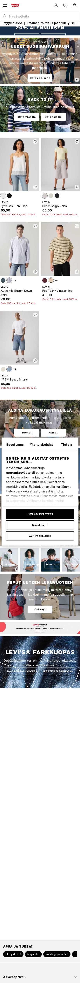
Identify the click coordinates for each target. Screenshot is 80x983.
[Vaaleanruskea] (3, 195)
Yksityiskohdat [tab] (41, 444)
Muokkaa (38, 525)
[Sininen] (3, 280)
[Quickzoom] (35, 187)
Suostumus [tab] (15, 444)
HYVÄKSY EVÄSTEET (40, 514)
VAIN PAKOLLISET (40, 536)
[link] (56, 5)
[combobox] (43, 16)
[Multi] (51, 280)
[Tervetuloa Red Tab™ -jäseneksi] (36, 631)
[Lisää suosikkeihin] (35, 141)
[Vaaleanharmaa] (44, 195)
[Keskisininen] (9, 369)
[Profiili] (43, 631)
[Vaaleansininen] (51, 195)
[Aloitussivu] (16, 5)
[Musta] (9, 195)
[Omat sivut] (56, 5)
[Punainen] (44, 280)
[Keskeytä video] (77, 80)
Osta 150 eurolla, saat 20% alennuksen (19, 214)
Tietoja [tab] (66, 444)
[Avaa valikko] (4, 5)
